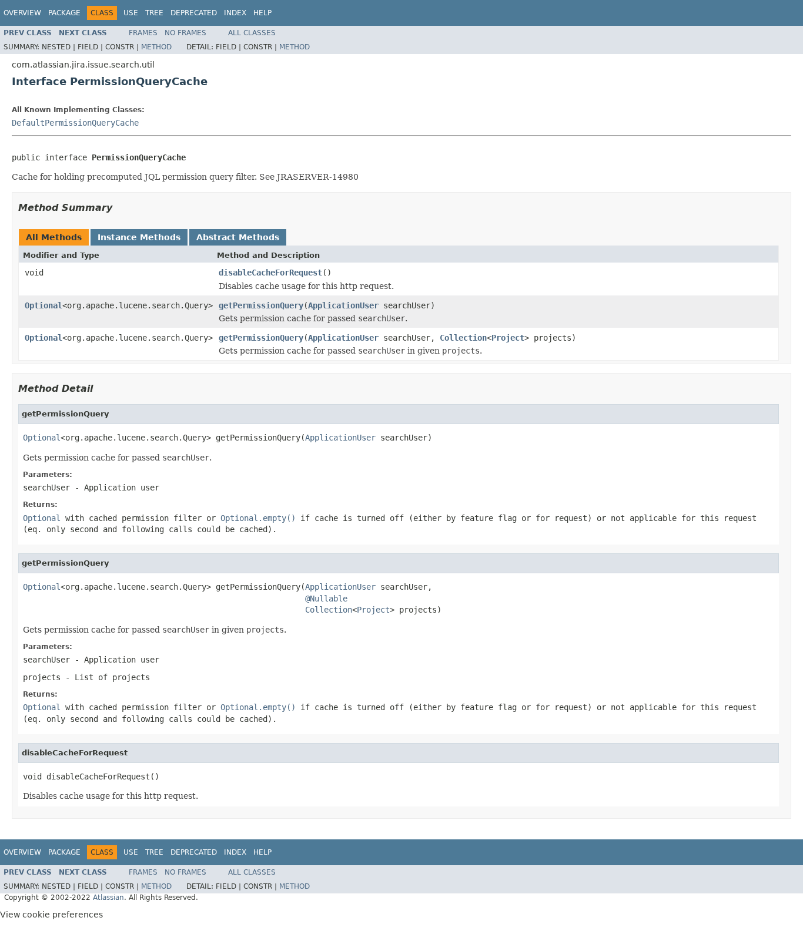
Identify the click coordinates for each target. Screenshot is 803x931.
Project (507, 337)
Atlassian (108, 897)
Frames (143, 33)
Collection (463, 337)
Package (64, 13)
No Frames (185, 33)
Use (130, 13)
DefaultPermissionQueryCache (75, 122)
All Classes (252, 33)
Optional (43, 305)
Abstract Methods (237, 237)
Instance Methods (139, 237)
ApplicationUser (343, 305)
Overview (22, 13)
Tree (154, 13)
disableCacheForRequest (270, 272)
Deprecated (193, 13)
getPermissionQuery (261, 305)
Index (235, 13)
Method (156, 47)
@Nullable (326, 598)
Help (262, 13)
